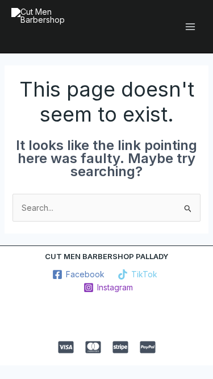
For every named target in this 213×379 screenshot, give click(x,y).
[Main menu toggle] (190, 26)
